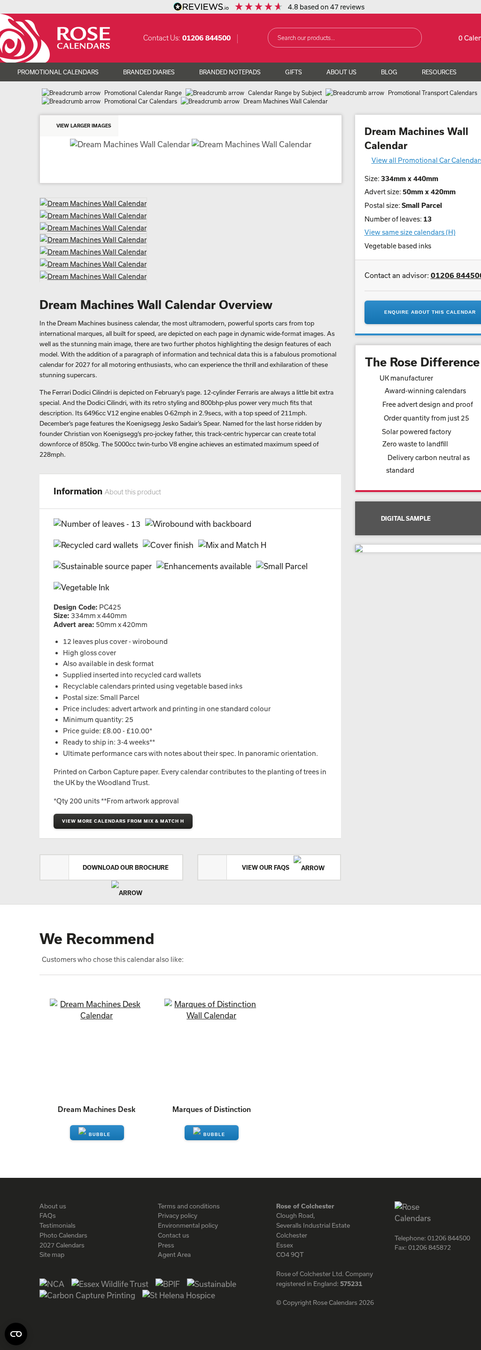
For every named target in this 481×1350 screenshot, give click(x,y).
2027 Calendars (62, 1245)
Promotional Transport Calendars (432, 92)
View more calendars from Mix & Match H (123, 821)
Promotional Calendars (58, 72)
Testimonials (57, 1225)
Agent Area (174, 1254)
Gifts (293, 72)
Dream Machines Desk (96, 1109)
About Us (341, 72)
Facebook (401, 1268)
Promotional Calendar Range (143, 92)
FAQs (47, 1215)
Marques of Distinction (211, 1109)
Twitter (435, 1268)
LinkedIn (451, 1268)
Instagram (418, 1268)
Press (166, 1245)
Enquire (97, 1132)
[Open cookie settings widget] (16, 1334)
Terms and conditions (189, 1206)
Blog (389, 72)
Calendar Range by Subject (285, 92)
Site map (51, 1254)
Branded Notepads (230, 72)
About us (52, 1206)
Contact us (173, 1235)
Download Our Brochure (126, 867)
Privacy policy (177, 1215)
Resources (439, 72)
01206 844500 (206, 38)
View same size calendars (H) (410, 232)
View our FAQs (266, 867)
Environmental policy (188, 1225)
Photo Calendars (63, 1235)
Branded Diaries (149, 72)
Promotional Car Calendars (140, 101)
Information (107, 491)
